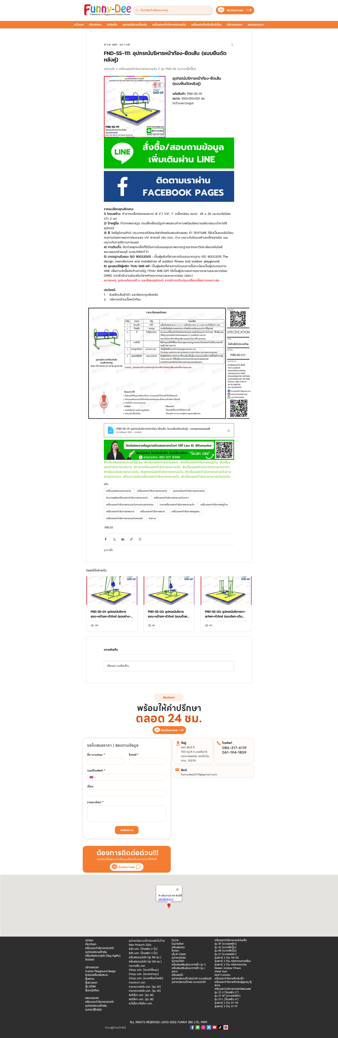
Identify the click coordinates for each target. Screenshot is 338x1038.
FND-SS (109, 527)
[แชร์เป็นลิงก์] (131, 539)
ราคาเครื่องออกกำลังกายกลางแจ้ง (177, 504)
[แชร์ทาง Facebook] (105, 539)
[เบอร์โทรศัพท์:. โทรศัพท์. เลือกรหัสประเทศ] (92, 777)
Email (134, 755)
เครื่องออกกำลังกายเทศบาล (120, 511)
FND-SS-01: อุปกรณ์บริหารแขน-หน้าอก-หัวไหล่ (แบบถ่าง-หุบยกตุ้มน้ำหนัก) (111, 614)
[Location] (178, 743)
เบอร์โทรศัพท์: (96, 770)
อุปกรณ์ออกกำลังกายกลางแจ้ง (189, 491)
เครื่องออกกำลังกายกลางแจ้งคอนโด (124, 518)
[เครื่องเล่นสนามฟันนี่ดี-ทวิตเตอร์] (209, 1027)
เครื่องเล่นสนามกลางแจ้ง (118, 491)
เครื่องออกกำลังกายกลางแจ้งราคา (171, 498)
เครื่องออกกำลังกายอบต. (152, 511)
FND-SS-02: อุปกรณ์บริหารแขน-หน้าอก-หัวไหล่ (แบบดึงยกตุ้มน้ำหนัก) (168, 614)
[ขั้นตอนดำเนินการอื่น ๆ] (232, 44)
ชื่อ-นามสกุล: (96, 755)
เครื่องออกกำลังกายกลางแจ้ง (152, 491)
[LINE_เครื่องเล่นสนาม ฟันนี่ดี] (197, 1027)
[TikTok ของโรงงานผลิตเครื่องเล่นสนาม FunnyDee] (220, 1027)
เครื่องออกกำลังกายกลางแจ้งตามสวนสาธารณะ (130, 504)
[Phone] (219, 743)
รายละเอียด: (95, 802)
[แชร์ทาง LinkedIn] (122, 539)
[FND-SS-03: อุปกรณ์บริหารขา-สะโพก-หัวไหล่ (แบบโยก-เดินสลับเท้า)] (226, 590)
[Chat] (138, 866)
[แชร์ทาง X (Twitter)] (114, 539)
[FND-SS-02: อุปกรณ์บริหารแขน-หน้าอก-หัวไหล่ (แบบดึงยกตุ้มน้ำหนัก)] (169, 590)
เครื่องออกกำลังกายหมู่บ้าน (214, 504)
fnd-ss (152, 518)
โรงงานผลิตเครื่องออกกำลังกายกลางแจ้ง (127, 498)
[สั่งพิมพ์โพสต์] (140, 539)
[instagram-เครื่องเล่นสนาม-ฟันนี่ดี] (203, 1027)
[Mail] (177, 769)
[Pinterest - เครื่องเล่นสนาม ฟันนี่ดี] (226, 1027)
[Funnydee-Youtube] (214, 1027)
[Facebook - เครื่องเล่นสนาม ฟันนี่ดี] (192, 1027)
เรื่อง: (90, 786)
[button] (112, 25)
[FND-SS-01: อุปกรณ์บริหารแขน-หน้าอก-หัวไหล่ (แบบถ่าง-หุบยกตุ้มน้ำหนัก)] (111, 590)
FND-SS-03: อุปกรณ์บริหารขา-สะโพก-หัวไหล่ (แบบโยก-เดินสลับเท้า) (225, 614)
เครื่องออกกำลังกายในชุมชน (185, 511)
